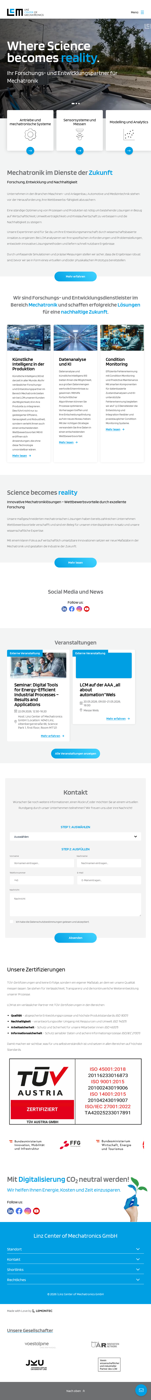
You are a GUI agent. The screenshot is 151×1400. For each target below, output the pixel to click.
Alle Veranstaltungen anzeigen (75, 753)
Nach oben (73, 1391)
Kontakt (13, 1259)
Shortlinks (15, 1269)
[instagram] (79, 609)
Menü (134, 12)
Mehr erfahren (75, 276)
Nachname (82, 855)
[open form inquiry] (141, 1390)
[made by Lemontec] (42, 1311)
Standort (14, 1249)
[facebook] (72, 609)
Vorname (14, 855)
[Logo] (25, 10)
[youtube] (86, 609)
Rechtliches (16, 1279)
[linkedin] (64, 609)
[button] (72, 103)
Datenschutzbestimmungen (46, 921)
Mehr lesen (19, 455)
